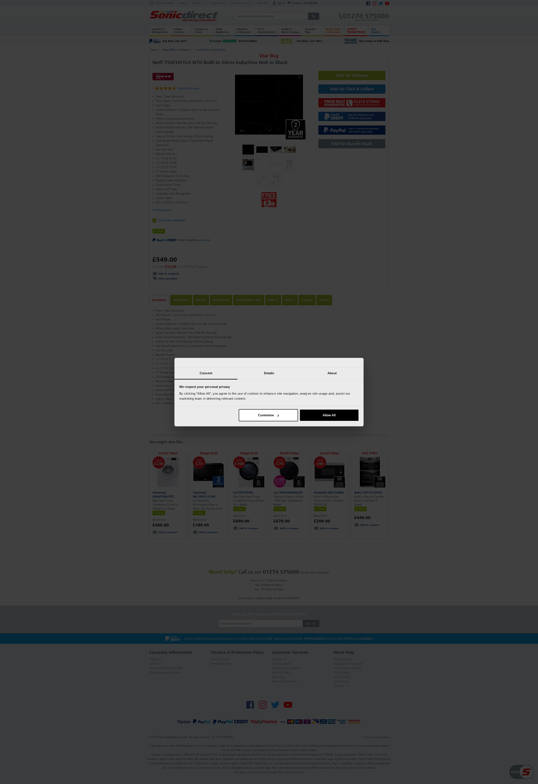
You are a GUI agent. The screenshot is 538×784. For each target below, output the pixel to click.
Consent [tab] (206, 373)
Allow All (329, 415)
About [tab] (332, 373)
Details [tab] (269, 373)
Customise (266, 415)
